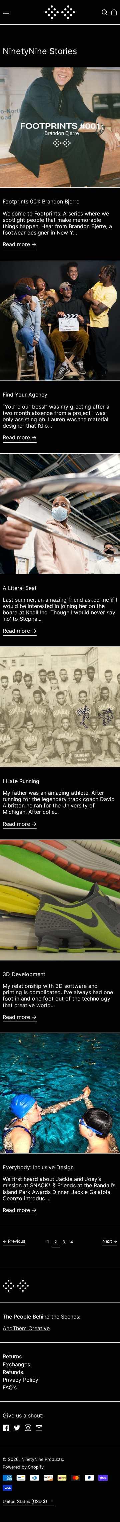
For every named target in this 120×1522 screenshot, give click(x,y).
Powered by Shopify (23, 1467)
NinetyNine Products (42, 1459)
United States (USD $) (26, 1501)
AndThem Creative (26, 1328)
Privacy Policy (20, 1379)
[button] (104, 12)
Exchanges (16, 1364)
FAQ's (10, 1387)
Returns (12, 1356)
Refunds (13, 1372)
